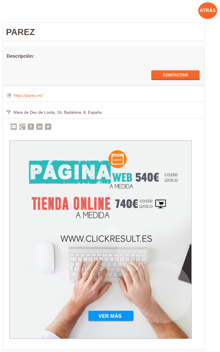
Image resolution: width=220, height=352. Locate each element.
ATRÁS (208, 10)
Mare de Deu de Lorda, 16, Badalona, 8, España (57, 112)
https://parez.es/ (28, 95)
